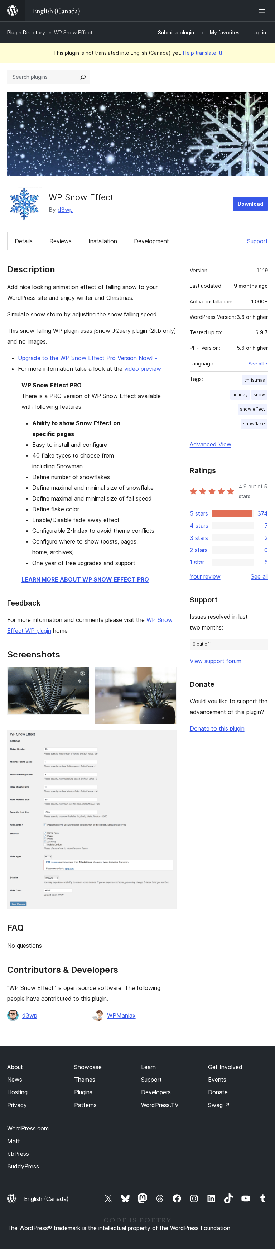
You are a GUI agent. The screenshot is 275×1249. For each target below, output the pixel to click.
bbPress (18, 1153)
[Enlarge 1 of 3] (79, 676)
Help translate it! (202, 53)
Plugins (83, 1092)
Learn (148, 1067)
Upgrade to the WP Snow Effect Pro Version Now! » (88, 358)
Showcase (88, 1067)
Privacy (17, 1105)
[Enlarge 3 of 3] (166, 739)
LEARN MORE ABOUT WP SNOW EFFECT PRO (85, 579)
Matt (13, 1141)
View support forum (215, 661)
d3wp (65, 209)
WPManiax (121, 1015)
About (15, 1067)
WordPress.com (28, 1128)
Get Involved (225, 1067)
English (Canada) (46, 1198)
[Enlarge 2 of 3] (166, 676)
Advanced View (210, 444)
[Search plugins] (83, 77)
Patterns (85, 1105)
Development (151, 241)
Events (217, 1079)
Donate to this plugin (217, 728)
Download (250, 204)
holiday (240, 394)
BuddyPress (23, 1166)
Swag (219, 1105)
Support (257, 241)
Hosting (17, 1092)
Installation (102, 241)
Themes (84, 1079)
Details (24, 241)
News (14, 1079)
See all (259, 576)
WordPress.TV (160, 1105)
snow (259, 394)
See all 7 (258, 364)
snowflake (254, 423)
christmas (254, 380)
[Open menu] (263, 10)
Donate (218, 1092)
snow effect (252, 409)
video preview (142, 368)
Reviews (60, 241)
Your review (205, 576)
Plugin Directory (26, 32)
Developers (156, 1092)
